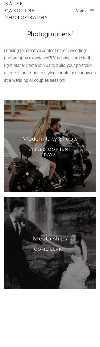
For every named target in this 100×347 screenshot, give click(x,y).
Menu (81, 10)
